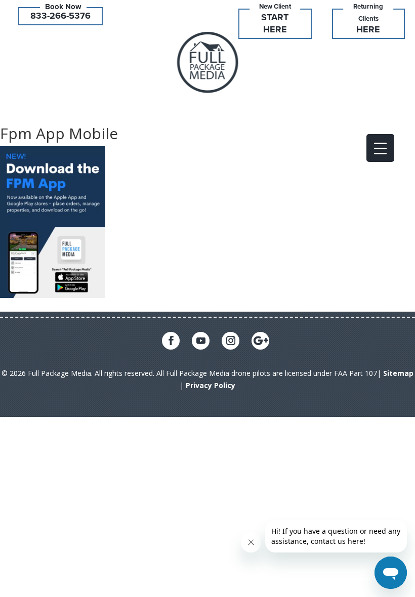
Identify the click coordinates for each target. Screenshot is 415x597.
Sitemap (398, 373)
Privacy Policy (210, 385)
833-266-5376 (60, 15)
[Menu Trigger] (380, 148)
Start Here (274, 23)
